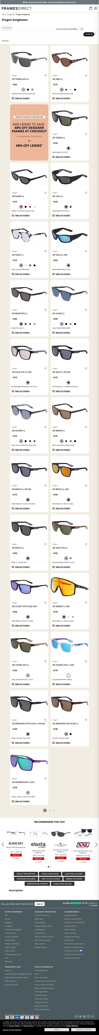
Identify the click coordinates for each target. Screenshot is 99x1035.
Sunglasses (11, 14)
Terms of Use (28, 1026)
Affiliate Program (41, 947)
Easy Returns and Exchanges (74, 922)
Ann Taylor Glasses (51, 879)
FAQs (36, 974)
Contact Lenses (10, 933)
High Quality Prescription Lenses (16, 977)
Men (6, 915)
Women (8, 919)
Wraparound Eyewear (37, 884)
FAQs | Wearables (41, 977)
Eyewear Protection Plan (73, 919)
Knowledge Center (41, 970)
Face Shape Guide (41, 992)
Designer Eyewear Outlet (43, 926)
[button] (96, 844)
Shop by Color (10, 940)
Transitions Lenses (41, 1002)
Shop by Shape (10, 947)
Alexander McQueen (26, 879)
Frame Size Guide (41, 995)
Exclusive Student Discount (44, 936)
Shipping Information (72, 936)
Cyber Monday (40, 922)
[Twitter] (80, 1016)
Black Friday (39, 919)
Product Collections (12, 936)
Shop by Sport (10, 951)
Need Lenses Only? (41, 999)
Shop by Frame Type (12, 944)
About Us (8, 970)
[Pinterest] (84, 1016)
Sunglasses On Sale (62, 884)
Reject (57, 1029)
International (69, 940)
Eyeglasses (9, 922)
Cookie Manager (72, 1026)
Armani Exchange (74, 879)
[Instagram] (88, 1016)
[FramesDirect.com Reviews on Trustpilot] (78, 904)
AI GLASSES (7, 28)
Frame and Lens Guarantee (74, 944)
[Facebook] (76, 1016)
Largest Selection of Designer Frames (18, 974)
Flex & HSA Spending (42, 1009)
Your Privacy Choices (71, 951)
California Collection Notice (74, 947)
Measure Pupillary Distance (44, 988)
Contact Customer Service (73, 954)
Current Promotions (42, 915)
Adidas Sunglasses (50, 874)
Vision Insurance (70, 933)
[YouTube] (92, 1016)
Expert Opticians (11, 981)
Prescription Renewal (71, 958)
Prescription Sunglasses (13, 929)
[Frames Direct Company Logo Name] (16, 8)
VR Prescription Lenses (13, 954)
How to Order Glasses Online (45, 981)
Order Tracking (69, 929)
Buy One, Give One (11, 984)
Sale (6, 958)
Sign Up (39, 904)
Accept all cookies (83, 1029)
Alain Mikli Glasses (73, 874)
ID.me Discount (40, 933)
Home (4, 14)
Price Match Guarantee (43, 940)
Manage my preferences (12, 1030)
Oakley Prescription (26, 874)
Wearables (8, 961)
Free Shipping (39, 929)
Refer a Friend (40, 944)
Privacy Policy (14, 1026)
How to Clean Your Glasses (44, 984)
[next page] (54, 811)
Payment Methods (71, 915)
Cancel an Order (70, 926)
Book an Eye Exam (41, 1006)
